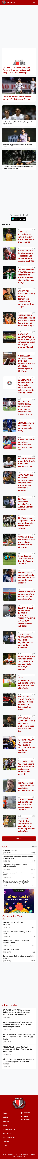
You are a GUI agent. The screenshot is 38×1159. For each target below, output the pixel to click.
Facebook (26, 1113)
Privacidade (7, 1133)
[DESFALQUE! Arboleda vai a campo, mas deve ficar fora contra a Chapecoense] (10, 234)
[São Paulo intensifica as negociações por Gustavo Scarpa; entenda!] (19, 135)
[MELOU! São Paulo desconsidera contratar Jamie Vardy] (10, 425)
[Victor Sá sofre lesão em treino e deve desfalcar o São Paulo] (10, 558)
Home (5, 1113)
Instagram (26, 1119)
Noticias (5, 1117)
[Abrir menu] (33, 2)
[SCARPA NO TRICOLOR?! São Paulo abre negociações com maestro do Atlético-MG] (10, 637)
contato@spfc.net (9, 1129)
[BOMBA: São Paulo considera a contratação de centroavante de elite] (10, 442)
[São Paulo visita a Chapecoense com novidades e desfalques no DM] (10, 785)
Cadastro (6, 1142)
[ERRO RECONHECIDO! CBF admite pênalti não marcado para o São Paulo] (10, 680)
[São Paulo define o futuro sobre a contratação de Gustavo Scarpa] (19, 85)
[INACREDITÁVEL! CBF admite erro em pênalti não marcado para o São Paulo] (10, 802)
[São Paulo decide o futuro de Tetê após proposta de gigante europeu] (19, 112)
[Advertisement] (19, 25)
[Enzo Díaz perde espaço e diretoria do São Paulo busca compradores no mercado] (10, 575)
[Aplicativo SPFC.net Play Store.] (19, 219)
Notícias (19, 839)
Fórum (5, 1125)
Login (5, 1146)
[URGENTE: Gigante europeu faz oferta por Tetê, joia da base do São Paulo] (10, 594)
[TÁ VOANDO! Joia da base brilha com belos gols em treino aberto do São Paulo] (19, 157)
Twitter (25, 1116)
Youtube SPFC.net (9, 1137)
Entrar (34, 847)
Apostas (6, 1121)
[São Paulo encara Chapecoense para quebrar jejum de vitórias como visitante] (10, 521)
